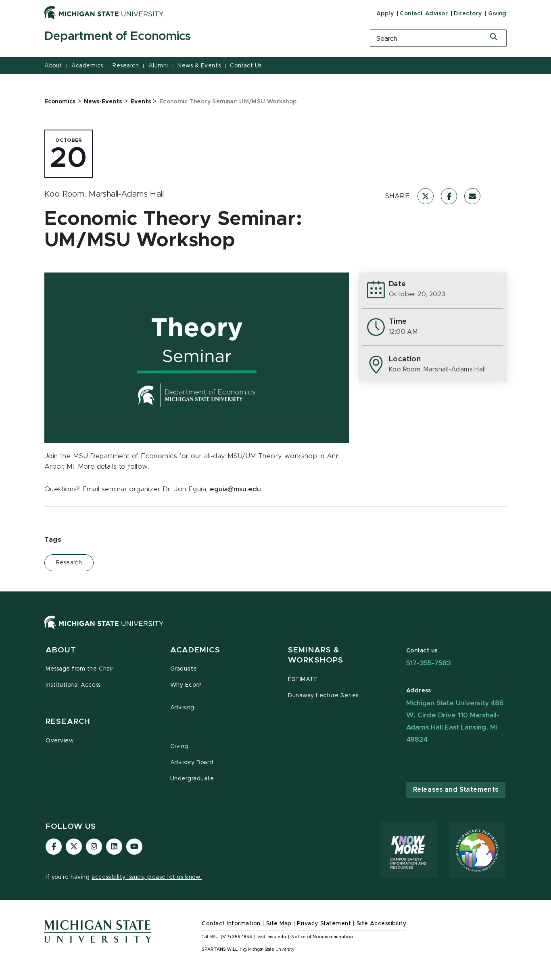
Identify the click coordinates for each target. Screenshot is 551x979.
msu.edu (276, 937)
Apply (385, 14)
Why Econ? (186, 685)
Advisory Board (191, 762)
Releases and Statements (456, 789)
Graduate (183, 669)
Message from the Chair (80, 669)
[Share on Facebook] (449, 196)
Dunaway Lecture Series (323, 695)
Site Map (279, 924)
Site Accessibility (382, 924)
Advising (182, 708)
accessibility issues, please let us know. (147, 877)
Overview (60, 741)
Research (126, 66)
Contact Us (245, 66)
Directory (468, 14)
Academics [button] (195, 650)
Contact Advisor (424, 14)
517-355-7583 (428, 663)
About (53, 66)
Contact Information (231, 924)
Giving (497, 14)
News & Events (199, 66)
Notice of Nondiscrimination (322, 937)
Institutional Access (73, 685)
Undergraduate (192, 779)
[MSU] (275, 630)
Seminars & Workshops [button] (315, 655)
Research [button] (68, 721)
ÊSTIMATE (303, 679)
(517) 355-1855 (237, 937)
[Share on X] (425, 196)
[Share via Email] (472, 196)
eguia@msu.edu (235, 489)
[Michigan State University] (104, 12)
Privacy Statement (324, 924)
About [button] (61, 650)
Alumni (158, 66)
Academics (87, 66)
